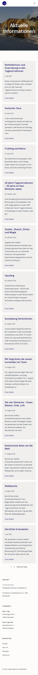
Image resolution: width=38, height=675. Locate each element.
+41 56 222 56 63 (8, 585)
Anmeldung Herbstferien (18, 318)
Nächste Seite (22, 567)
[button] (34, 3)
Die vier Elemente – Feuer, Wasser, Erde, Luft (19, 404)
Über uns (5, 647)
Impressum (6, 655)
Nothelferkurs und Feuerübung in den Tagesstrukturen (15, 67)
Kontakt (4, 644)
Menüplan (5, 651)
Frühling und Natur (15, 148)
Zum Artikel (9, 98)
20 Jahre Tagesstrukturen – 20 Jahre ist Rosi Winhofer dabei (19, 185)
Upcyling (9, 275)
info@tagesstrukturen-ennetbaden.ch (14, 588)
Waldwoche (11, 485)
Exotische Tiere (13, 108)
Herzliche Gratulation (16, 529)
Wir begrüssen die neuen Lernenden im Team (18, 360)
